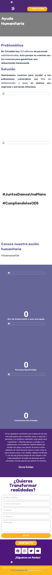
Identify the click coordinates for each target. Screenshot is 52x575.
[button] (37, 9)
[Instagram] (25, 551)
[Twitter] (31, 551)
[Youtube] (38, 551)
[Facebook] (18, 551)
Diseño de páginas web (19, 570)
